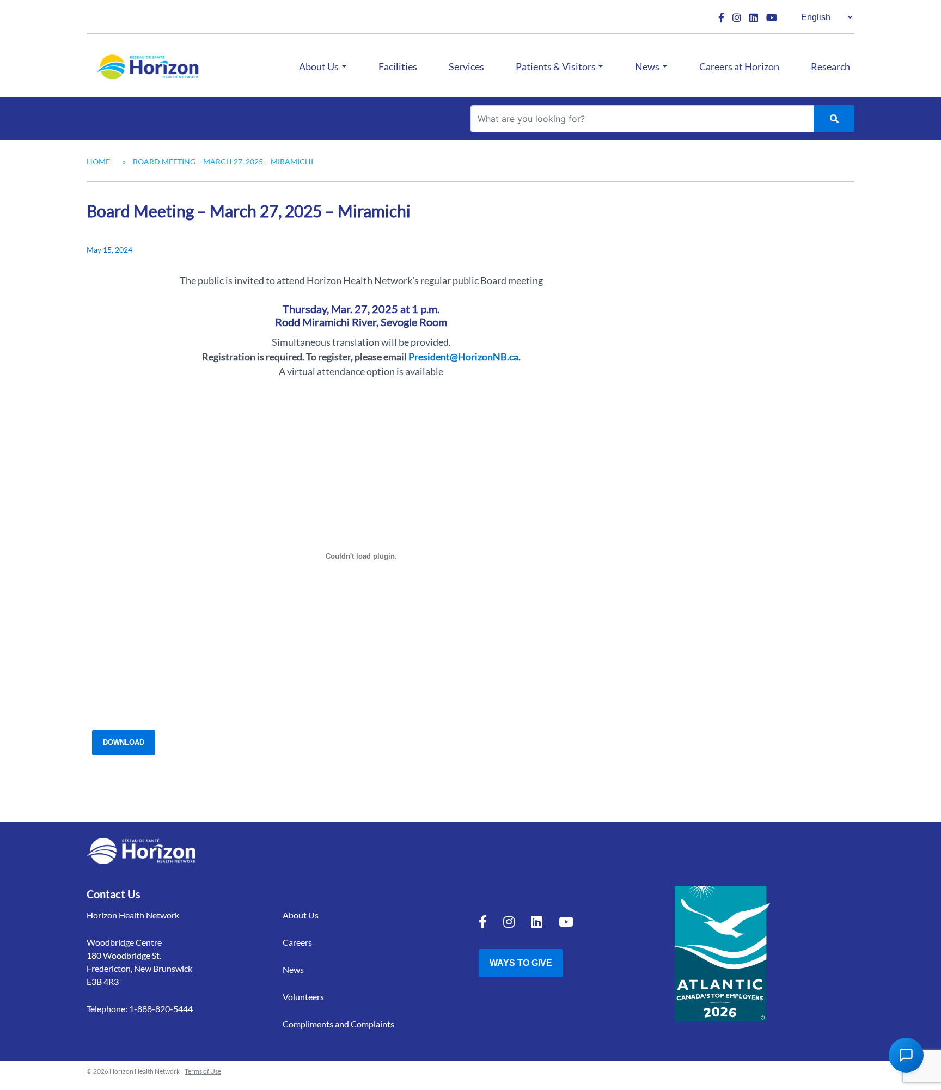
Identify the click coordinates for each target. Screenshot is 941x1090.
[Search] (834, 118)
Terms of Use (203, 1071)
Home (98, 161)
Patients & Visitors (556, 66)
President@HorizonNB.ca (463, 357)
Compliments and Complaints (338, 1024)
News (647, 66)
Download (123, 742)
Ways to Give (521, 962)
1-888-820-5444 (161, 1008)
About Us (319, 66)
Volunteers (303, 996)
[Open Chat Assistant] (906, 1055)
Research (830, 66)
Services (466, 66)
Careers (297, 942)
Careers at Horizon (739, 66)
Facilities (397, 66)
